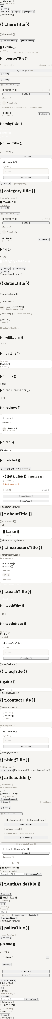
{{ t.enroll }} (5, 269)
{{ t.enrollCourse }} (26, 496)
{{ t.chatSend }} (32, 999)
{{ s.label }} (5, 74)
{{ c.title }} (26, 94)
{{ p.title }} (26, 853)
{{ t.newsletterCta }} (33, 874)
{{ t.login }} (16, 12)
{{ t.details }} (44, 114)
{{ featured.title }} (26, 824)
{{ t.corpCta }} (26, 156)
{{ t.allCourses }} (19, 269)
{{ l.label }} (5, 9)
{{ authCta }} (33, 915)
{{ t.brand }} (5, 184)
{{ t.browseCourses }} (9, 41)
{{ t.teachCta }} (26, 658)
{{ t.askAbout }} (26, 501)
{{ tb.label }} (5, 802)
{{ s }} (3, 904)
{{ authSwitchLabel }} (9, 918)
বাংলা (2, 12)
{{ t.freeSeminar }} (27, 41)
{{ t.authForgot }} (19, 915)
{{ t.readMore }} (26, 837)
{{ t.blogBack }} (7, 770)
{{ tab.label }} (6, 894)
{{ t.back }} (5, 271)
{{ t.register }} (29, 12)
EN (7, 12)
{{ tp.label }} (5, 808)
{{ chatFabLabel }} (8, 980)
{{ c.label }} (5, 79)
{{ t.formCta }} (26, 177)
